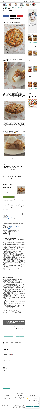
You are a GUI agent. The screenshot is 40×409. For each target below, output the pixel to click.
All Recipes (27, 1)
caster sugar (10, 217)
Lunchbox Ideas (11, 1)
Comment (4, 370)
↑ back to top (20, 393)
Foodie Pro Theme (23, 407)
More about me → (32, 31)
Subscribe (32, 406)
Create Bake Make (5, 7)
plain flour (10, 229)
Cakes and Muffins (8, 342)
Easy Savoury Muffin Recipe (20, 336)
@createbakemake (11, 323)
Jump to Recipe (12, 18)
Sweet (24, 1)
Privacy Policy (7, 398)
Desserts (11, 342)
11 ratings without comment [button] (16, 360)
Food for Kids (14, 342)
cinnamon (9, 227)
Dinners (15, 1)
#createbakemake (19, 323)
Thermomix (10, 7)
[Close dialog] (38, 397)
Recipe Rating (5, 367)
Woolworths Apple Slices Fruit (14, 226)
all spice (9, 228)
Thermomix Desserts (16, 7)
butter (8, 218)
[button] (3, 194)
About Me (7, 397)
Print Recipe (17, 18)
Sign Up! (16, 397)
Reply (24, 356)
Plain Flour (8, 216)
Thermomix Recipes (20, 1)
